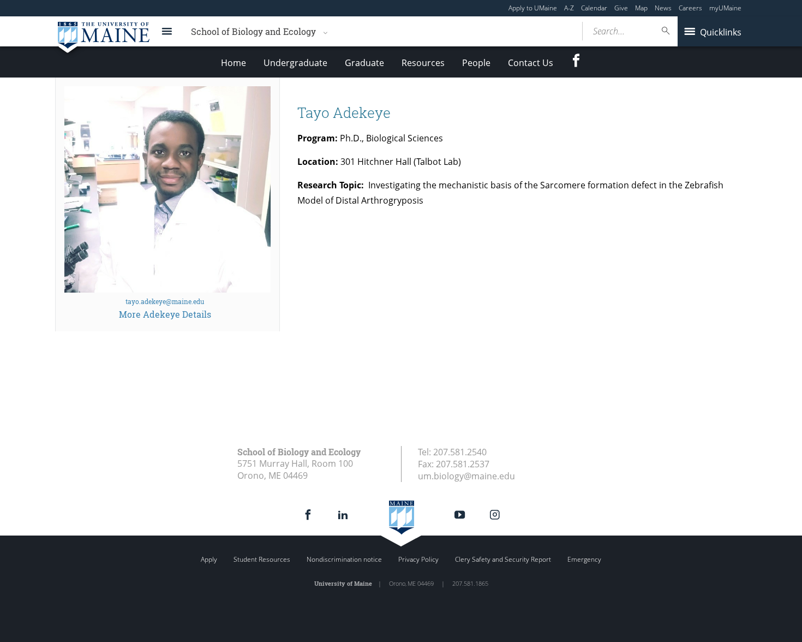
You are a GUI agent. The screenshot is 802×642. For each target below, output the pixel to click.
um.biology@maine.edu (466, 476)
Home (233, 63)
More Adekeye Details (165, 314)
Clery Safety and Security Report (503, 559)
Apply (209, 559)
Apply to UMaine (532, 8)
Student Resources (262, 559)
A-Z (569, 8)
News (663, 8)
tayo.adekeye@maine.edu (164, 301)
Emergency (584, 559)
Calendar (594, 8)
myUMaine (725, 8)
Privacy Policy (418, 559)
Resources (423, 63)
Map (641, 8)
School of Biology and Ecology (253, 31)
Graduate (364, 63)
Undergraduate (295, 63)
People (476, 63)
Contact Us (530, 63)
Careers (690, 8)
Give (621, 8)
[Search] (666, 31)
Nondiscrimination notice (344, 559)
